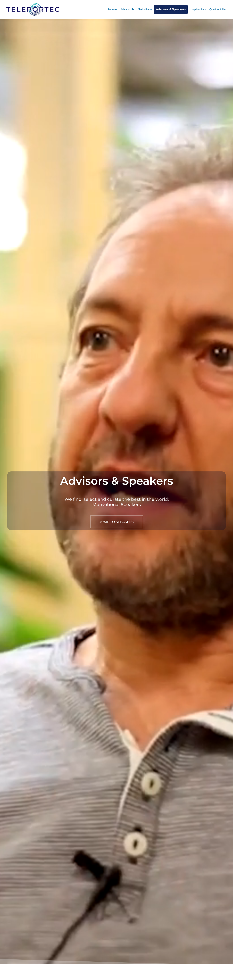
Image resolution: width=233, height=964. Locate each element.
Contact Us (217, 9)
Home (112, 9)
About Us (128, 9)
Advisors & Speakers (171, 9)
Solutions (145, 9)
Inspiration (197, 9)
